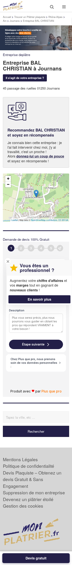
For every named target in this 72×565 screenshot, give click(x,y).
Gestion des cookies (23, 506)
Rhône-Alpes (55, 17)
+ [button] (8, 178)
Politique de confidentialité (28, 466)
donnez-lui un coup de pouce (40, 156)
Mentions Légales (20, 459)
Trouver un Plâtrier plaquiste (29, 17)
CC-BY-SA (63, 219)
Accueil (7, 17)
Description (16, 310)
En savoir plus (39, 299)
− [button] (8, 184)
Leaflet (14, 219)
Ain (5, 21)
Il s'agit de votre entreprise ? (25, 78)
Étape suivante (33, 344)
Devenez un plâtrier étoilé (28, 499)
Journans (15, 21)
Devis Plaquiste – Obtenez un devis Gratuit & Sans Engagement (32, 479)
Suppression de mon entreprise (34, 492)
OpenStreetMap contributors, (44, 219)
